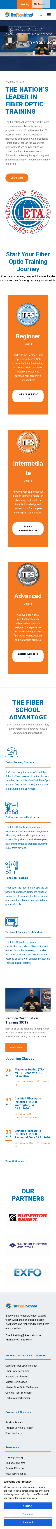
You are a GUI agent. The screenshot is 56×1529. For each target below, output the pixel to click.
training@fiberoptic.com (27, 1335)
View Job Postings (15, 1473)
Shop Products (13, 1433)
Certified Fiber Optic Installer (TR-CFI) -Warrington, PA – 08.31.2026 (28, 1103)
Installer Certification (16, 1376)
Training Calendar (30, 4)
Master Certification (16, 1382)
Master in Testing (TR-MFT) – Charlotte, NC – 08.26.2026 (30, 1073)
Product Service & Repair (19, 1427)
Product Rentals (14, 1422)
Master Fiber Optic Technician (21, 1387)
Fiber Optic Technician (17, 1371)
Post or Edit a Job (15, 1468)
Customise (28, 1514)
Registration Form (15, 1463)
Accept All (28, 1506)
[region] (28, 1503)
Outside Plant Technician (18, 1392)
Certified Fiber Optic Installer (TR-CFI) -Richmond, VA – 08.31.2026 (32, 1134)
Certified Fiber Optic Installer (21, 1365)
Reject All (28, 1522)
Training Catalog (14, 1457)
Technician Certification (17, 1398)
